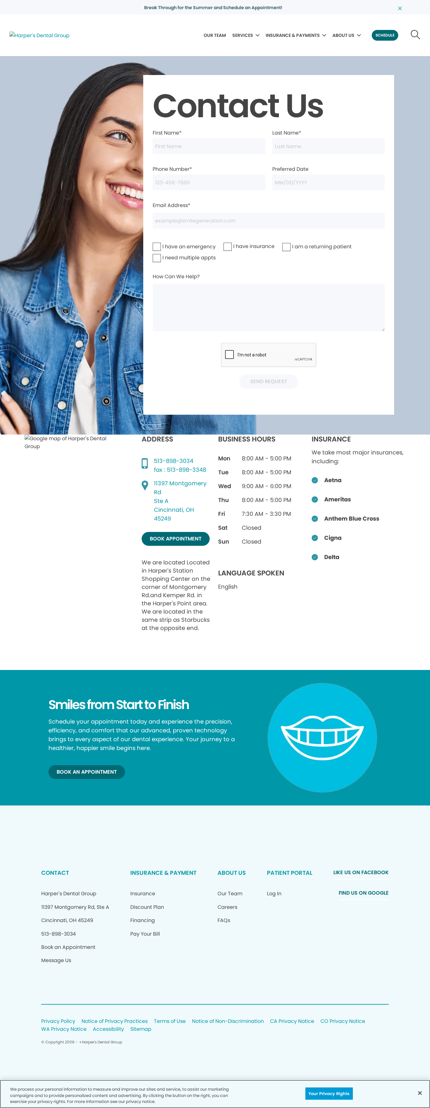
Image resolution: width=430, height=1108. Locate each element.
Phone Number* (172, 169)
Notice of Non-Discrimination (228, 1021)
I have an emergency (172, 246)
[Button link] (416, 35)
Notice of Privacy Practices (115, 1021)
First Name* (167, 132)
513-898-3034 (173, 461)
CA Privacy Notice (292, 1021)
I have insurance (240, 246)
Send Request (268, 381)
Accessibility (108, 1029)
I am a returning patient (304, 246)
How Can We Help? (176, 276)
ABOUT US (343, 35)
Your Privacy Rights (328, 1093)
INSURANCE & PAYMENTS (293, 35)
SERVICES (242, 35)
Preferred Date (290, 169)
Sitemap (140, 1029)
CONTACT (55, 873)
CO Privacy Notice (342, 1021)
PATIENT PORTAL (289, 873)
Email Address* (171, 205)
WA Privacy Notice (64, 1029)
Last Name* (286, 132)
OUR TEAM (215, 35)
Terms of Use (170, 1021)
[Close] (420, 1093)
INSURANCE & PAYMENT (163, 873)
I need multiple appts (172, 257)
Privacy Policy (58, 1021)
